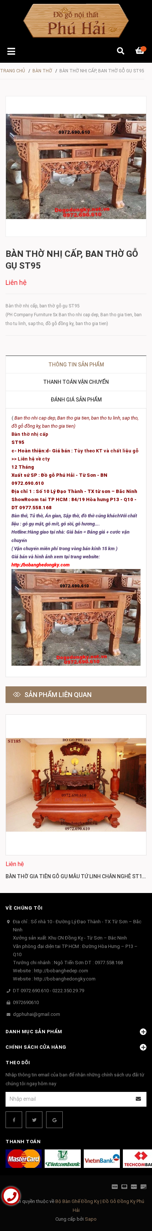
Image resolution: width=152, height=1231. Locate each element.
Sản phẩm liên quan (57, 695)
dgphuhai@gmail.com (36, 1014)
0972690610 (26, 1002)
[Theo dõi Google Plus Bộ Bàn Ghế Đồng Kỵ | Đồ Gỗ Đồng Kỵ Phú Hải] (54, 1119)
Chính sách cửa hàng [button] (36, 1047)
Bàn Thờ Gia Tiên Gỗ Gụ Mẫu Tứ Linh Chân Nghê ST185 (77, 876)
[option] (76, 798)
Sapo (91, 1219)
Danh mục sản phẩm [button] (34, 1031)
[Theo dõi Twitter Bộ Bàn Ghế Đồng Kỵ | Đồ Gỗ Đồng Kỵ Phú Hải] (34, 1119)
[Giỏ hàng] (140, 52)
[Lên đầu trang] (131, 1195)
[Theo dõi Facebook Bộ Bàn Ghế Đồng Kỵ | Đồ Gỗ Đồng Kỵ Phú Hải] (14, 1119)
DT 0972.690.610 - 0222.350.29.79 (48, 990)
